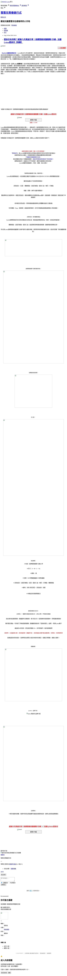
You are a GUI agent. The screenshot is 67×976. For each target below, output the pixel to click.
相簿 (5, 28)
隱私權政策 (42, 953)
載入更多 (3, 874)
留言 (14, 864)
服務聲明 (49, 953)
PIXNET (21, 953)
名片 (5, 32)
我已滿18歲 (4, 972)
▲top (2, 871)
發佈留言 (3, 884)
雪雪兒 (3, 854)
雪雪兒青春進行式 (11, 12)
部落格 (6, 30)
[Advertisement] (19, 88)
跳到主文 (3, 17)
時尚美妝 (14, 25)
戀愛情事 (13, 868)
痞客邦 (11, 864)
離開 (9, 972)
